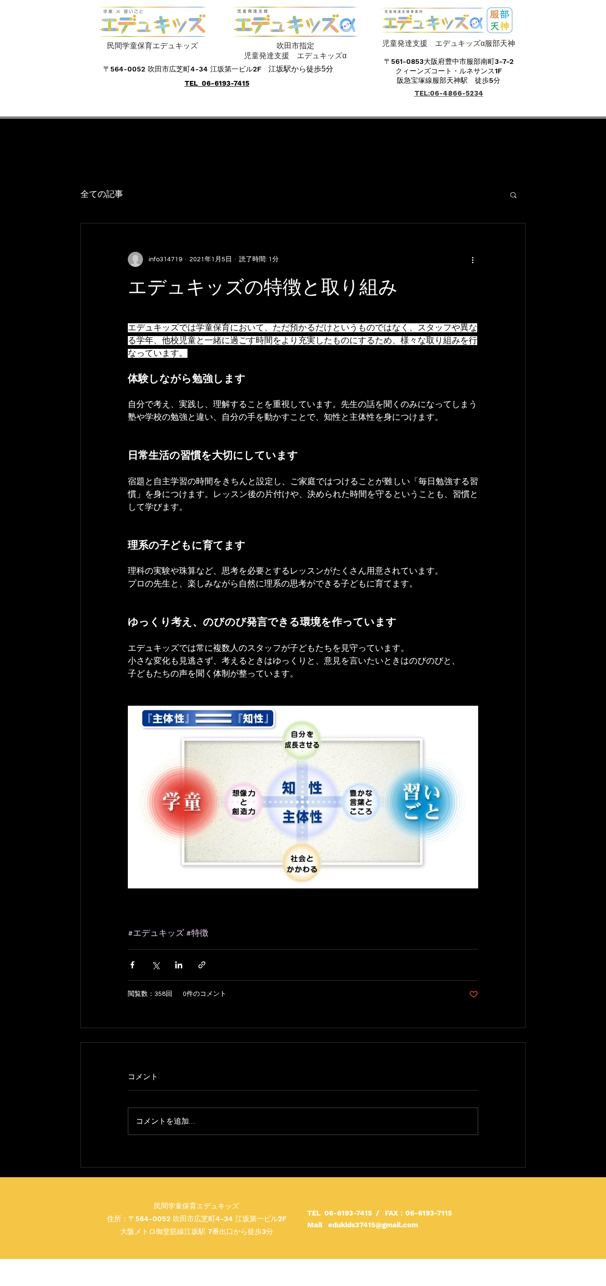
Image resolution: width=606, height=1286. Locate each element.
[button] (513, 194)
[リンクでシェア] (201, 964)
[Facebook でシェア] (132, 964)
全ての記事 (101, 194)
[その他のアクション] (472, 259)
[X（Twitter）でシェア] (155, 964)
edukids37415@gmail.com (373, 1225)
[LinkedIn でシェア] (178, 964)
